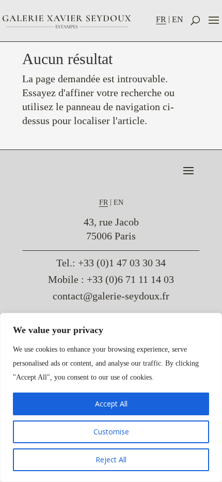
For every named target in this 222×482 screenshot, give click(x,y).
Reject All (111, 459)
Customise (111, 431)
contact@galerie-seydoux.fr (111, 296)
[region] (111, 397)
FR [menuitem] (161, 19)
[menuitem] (164, 19)
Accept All (111, 404)
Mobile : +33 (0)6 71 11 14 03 (111, 279)
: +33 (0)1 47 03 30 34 (111, 262)
